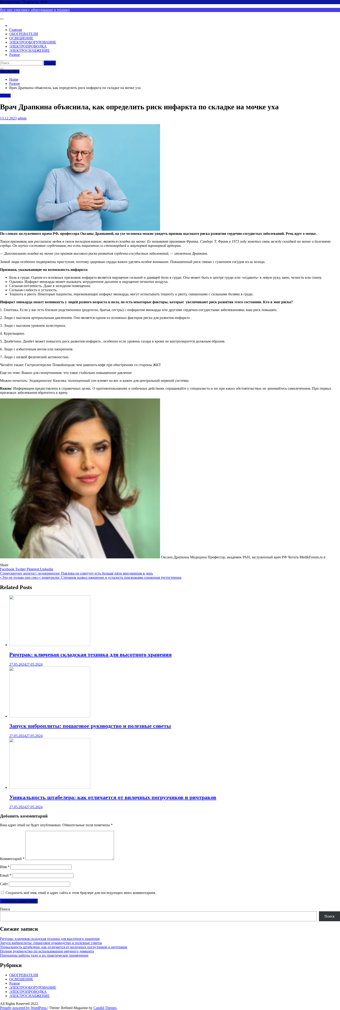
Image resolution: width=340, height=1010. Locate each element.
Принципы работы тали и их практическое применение (44, 955)
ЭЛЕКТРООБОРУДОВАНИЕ (32, 42)
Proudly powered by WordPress (23, 1008)
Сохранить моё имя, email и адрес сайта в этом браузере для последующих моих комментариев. (81, 893)
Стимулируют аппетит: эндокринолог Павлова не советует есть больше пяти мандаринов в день (76, 573)
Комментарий (12, 859)
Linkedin (46, 569)
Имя (4, 867)
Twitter (21, 569)
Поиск (5, 909)
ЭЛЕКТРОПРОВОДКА (28, 46)
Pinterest (33, 569)
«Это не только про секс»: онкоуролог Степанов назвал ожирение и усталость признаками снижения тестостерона (90, 577)
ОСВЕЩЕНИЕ (21, 38)
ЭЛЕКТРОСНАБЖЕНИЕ (29, 50)
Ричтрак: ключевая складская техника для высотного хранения (90, 655)
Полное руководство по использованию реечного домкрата (47, 951)
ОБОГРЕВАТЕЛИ (23, 34)
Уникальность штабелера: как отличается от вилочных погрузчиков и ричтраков (112, 797)
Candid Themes (105, 1008)
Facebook (7, 569)
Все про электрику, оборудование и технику (35, 10)
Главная (15, 30)
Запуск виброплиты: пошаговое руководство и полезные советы (90, 726)
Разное (14, 55)
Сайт (4, 884)
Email (5, 875)
